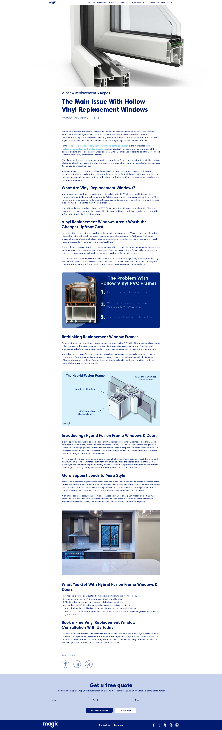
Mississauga (87, 145)
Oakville (98, 145)
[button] (161, 2)
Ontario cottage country (115, 145)
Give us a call (125, 710)
